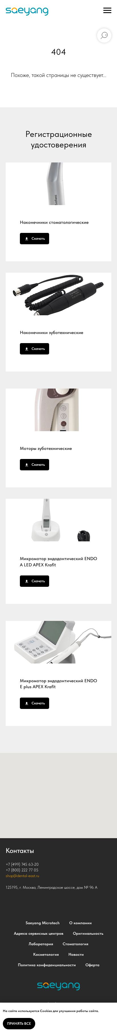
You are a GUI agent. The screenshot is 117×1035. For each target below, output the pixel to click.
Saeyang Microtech (43, 923)
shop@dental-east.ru (22, 875)
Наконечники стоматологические (54, 222)
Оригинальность (88, 933)
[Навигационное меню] (107, 10)
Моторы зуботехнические (46, 448)
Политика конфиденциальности (47, 965)
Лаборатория (41, 944)
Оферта (92, 965)
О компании (80, 923)
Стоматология (75, 944)
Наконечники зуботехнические (51, 332)
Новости (76, 954)
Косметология (46, 954)
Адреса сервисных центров (38, 933)
